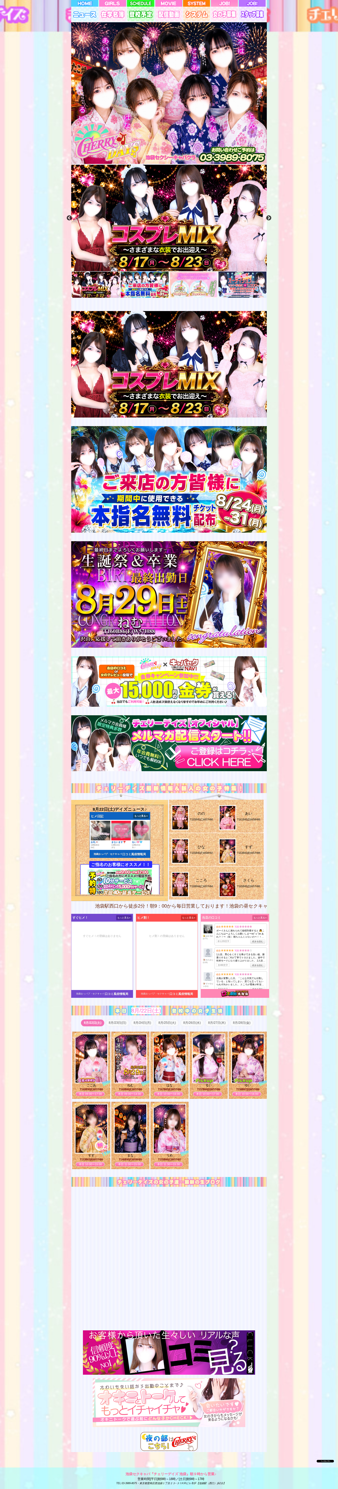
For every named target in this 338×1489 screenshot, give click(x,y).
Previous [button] (69, 218)
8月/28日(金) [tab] (241, 1022)
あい (248, 813)
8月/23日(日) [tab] (117, 1022)
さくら (248, 880)
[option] (169, 218)
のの (201, 813)
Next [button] (269, 218)
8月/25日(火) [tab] (167, 1022)
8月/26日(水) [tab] (192, 1022)
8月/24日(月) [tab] (142, 1022)
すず (248, 847)
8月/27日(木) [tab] (217, 1022)
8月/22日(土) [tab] (92, 1022)
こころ (201, 880)
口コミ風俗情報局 (134, 854)
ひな (201, 847)
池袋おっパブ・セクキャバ (108, 854)
